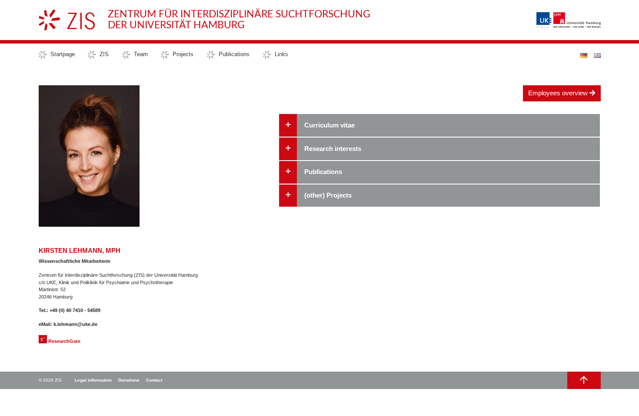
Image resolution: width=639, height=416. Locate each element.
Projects (183, 54)
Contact (154, 380)
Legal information (93, 380)
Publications (234, 54)
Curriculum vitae (329, 125)
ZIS (104, 54)
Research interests (332, 148)
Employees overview (558, 93)
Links (281, 54)
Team (141, 54)
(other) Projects (328, 195)
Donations (129, 380)
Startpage (62, 54)
